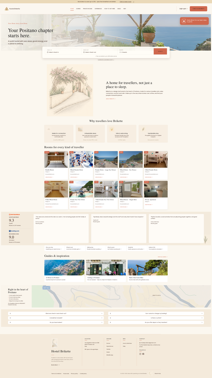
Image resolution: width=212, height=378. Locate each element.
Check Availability (198, 9)
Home (72, 9)
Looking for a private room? (106, 60)
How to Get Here (109, 9)
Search (160, 51)
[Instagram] (140, 354)
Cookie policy (83, 373)
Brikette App (110, 355)
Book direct (55, 365)
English (184, 9)
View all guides (163, 257)
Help (124, 9)
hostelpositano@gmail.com (148, 343)
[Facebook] (143, 354)
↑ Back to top (157, 373)
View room (49, 177)
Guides (108, 349)
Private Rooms (87, 9)
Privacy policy (74, 373)
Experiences (98, 9)
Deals (119, 9)
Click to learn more (127, 1)
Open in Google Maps (92, 349)
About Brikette (111, 99)
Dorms (78, 9)
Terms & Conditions (56, 373)
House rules (66, 373)
